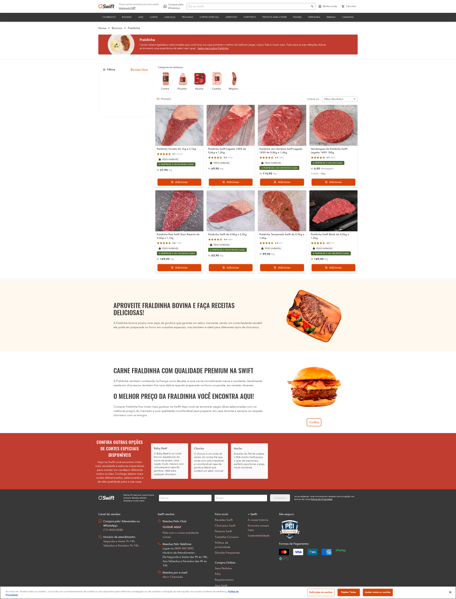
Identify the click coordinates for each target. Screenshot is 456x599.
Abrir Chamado (173, 577)
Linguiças (169, 17)
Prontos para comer (274, 17)
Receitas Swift (224, 520)
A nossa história (258, 520)
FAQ (218, 574)
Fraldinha (134, 28)
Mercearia (314, 17)
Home (102, 28)
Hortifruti (250, 17)
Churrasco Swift (225, 526)
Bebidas (331, 17)
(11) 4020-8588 (113, 530)
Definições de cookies (321, 592)
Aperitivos (231, 17)
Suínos (154, 17)
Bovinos (127, 17)
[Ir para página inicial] (106, 6)
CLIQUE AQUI (172, 527)
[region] (228, 592)
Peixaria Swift (223, 531)
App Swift (221, 585)
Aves (140, 17)
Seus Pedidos (223, 568)
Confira (314, 422)
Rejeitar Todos (348, 592)
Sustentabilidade (259, 536)
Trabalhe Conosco (227, 537)
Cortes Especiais (209, 17)
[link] (127, 8)
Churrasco (109, 17)
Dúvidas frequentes (227, 553)
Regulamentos (224, 580)
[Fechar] (450, 592)
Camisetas (348, 17)
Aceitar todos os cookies (378, 592)
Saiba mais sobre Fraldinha (213, 48)
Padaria (297, 17)
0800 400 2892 (184, 548)
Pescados (187, 17)
